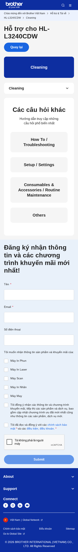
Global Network (31, 520)
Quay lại (16, 47)
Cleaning (31, 17)
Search (63, 5)
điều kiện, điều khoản (40, 428)
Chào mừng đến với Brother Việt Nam (24, 13)
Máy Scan (16, 378)
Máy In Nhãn (18, 387)
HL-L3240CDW (12, 17)
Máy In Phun (18, 360)
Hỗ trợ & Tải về (58, 13)
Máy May (16, 395)
